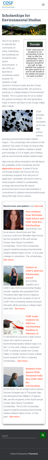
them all (39, 206)
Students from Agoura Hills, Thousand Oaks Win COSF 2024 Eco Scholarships (34, 377)
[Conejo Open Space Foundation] (9, 4)
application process (12, 168)
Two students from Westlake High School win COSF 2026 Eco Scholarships (35, 218)
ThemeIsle (33, 454)
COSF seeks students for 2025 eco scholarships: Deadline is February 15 (33, 325)
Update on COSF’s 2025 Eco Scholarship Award (34, 272)
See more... (9, 259)
